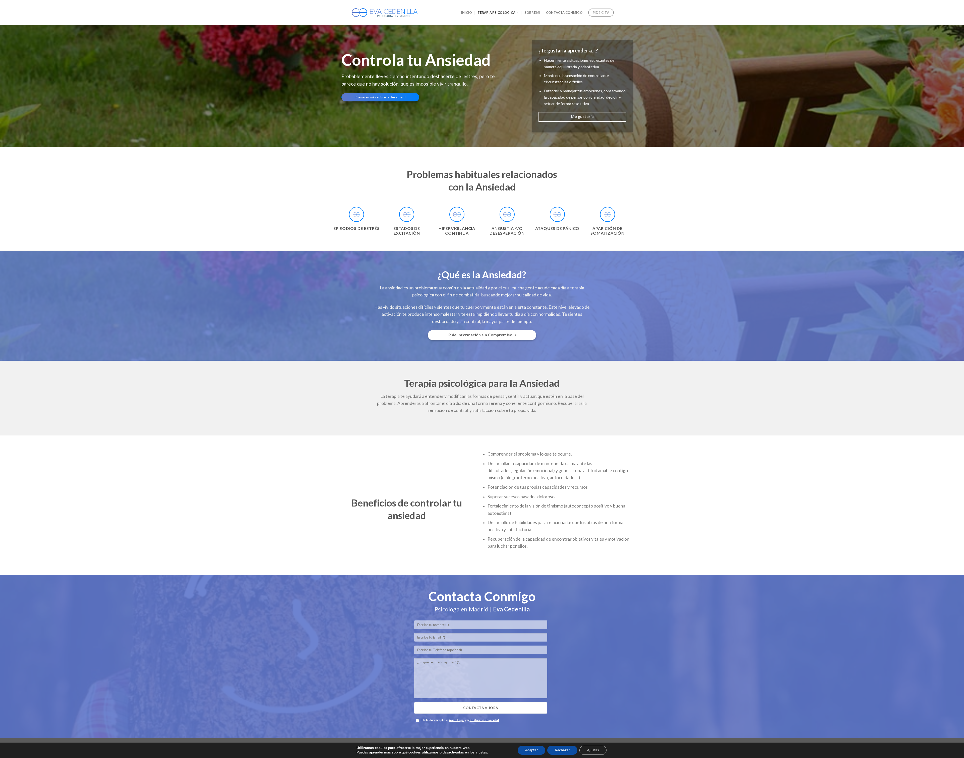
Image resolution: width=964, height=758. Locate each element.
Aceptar (531, 750)
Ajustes (593, 750)
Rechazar (562, 750)
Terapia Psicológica (496, 13)
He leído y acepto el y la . (460, 720)
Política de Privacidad (484, 720)
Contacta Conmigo (564, 13)
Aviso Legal (456, 720)
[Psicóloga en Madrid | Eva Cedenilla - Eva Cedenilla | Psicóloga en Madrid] (384, 13)
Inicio (466, 13)
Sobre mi (532, 13)
